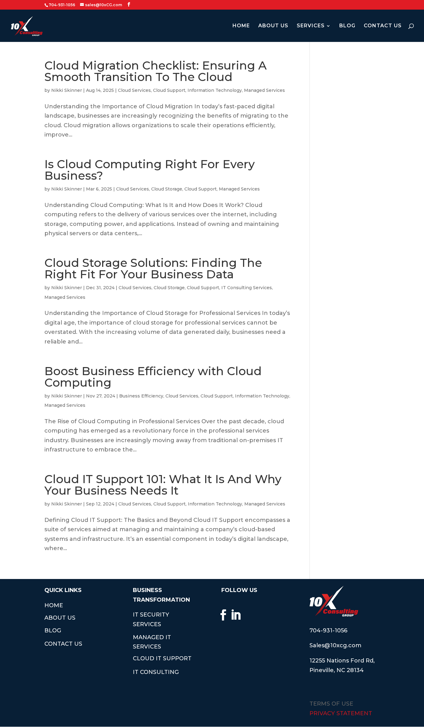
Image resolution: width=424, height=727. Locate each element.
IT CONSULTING (156, 672)
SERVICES (311, 26)
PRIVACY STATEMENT (340, 713)
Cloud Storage (166, 189)
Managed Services (264, 90)
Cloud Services (134, 90)
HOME (241, 26)
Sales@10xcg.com (335, 645)
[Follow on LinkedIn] (236, 615)
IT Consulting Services (246, 287)
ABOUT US (273, 26)
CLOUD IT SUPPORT (162, 658)
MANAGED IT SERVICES (152, 642)
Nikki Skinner (66, 90)
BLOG (347, 26)
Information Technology (214, 90)
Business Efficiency (141, 396)
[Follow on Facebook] (223, 615)
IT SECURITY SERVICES (151, 619)
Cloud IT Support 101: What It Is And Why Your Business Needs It (163, 484)
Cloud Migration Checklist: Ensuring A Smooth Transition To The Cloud (155, 71)
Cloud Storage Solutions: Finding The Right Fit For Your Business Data (153, 268)
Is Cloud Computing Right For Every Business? (149, 169)
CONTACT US (383, 26)
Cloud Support (169, 90)
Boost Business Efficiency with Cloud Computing (153, 376)
